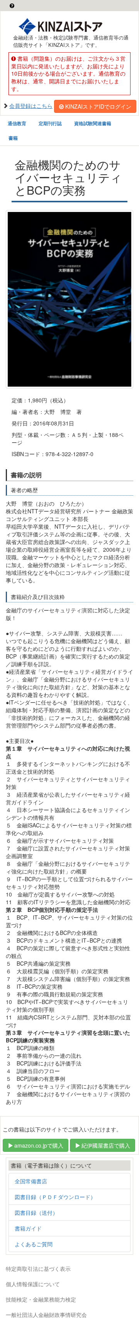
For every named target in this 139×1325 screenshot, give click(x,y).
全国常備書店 (31, 1181)
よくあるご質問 (34, 1244)
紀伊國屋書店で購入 (105, 1145)
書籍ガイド (28, 1228)
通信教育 (17, 123)
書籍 (13, 137)
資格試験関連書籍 (92, 123)
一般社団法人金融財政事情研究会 (46, 1314)
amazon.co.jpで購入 (38, 1145)
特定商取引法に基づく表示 (38, 1268)
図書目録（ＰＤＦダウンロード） (55, 1197)
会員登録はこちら (31, 105)
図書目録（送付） (36, 1212)
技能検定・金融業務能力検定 (41, 1299)
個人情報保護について (33, 1284)
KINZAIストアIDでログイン (98, 106)
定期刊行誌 (50, 123)
